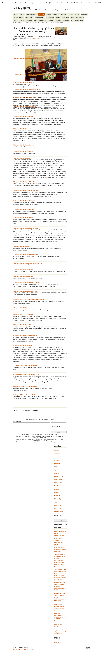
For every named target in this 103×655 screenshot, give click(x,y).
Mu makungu (58, 482)
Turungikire (29, 20)
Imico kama (65, 17)
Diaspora (63, 14)
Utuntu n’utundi (58, 511)
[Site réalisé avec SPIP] (87, 648)
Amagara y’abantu (31, 14)
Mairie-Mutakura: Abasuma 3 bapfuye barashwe (60, 549)
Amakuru (41, 14)
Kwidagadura (80, 17)
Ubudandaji (57, 499)
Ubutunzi (50, 20)
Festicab (70, 14)
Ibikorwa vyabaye (18, 17)
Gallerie (77, 14)
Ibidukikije (84, 14)
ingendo (56, 470)
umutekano (57, 508)
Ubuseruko (57, 502)
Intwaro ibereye (58, 476)
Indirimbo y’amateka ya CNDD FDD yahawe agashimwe (60, 533)
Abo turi (16, 14)
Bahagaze (56, 14)
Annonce (48, 14)
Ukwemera (58, 20)
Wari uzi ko (66, 20)
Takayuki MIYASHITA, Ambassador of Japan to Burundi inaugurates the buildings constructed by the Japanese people (60, 560)
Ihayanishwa (50, 17)
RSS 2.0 (37, 649)
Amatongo (57, 457)
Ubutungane (57, 505)
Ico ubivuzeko (29, 17)
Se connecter (57, 421)
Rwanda (56, 492)
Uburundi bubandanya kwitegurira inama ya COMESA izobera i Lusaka (60, 617)
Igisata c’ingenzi (39, 17)
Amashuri (57, 453)
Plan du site (16, 649)
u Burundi (57, 495)
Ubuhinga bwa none (40, 20)
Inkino (72, 17)
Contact (31, 649)
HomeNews (57, 642)
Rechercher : (58, 515)
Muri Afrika (57, 486)
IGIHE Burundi (22, 7)
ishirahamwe (58, 479)
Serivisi (22, 20)
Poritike (16, 20)
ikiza (55, 466)
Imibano (58, 17)
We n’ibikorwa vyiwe (77, 20)
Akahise (22, 14)
